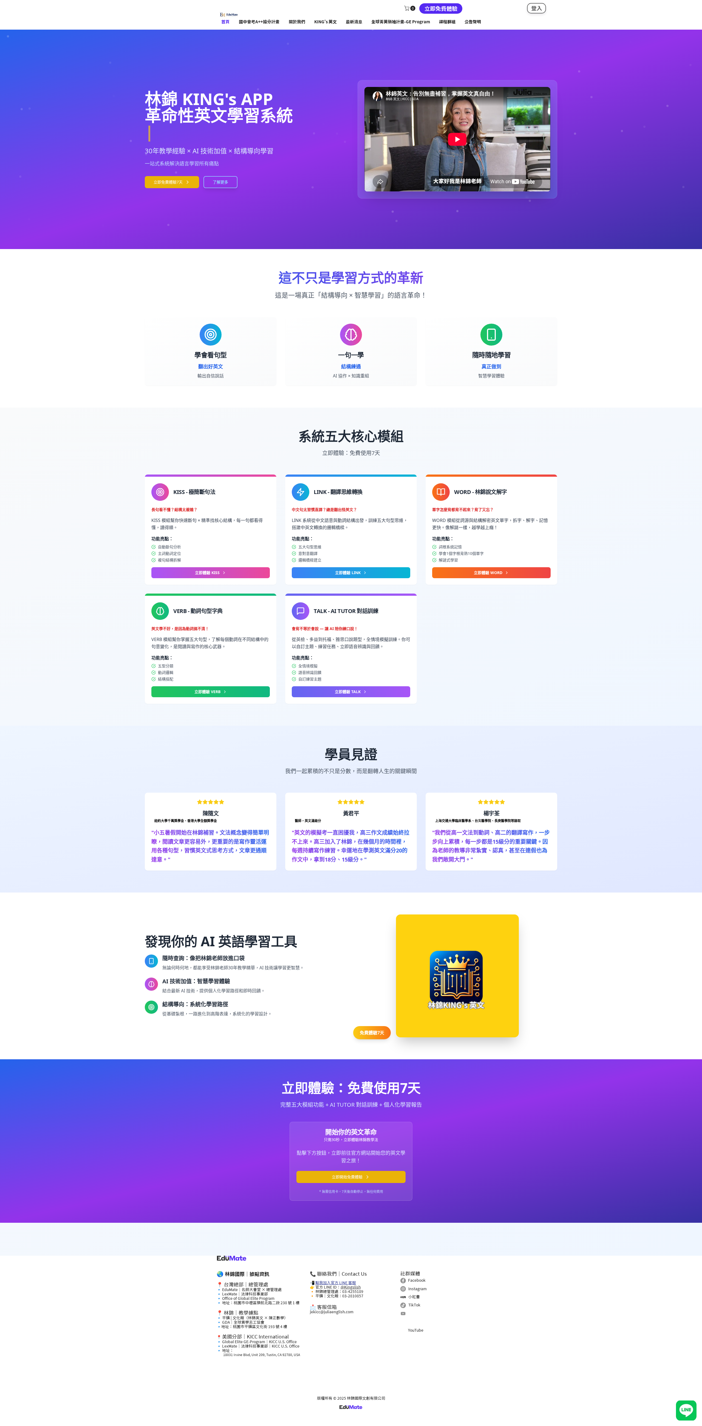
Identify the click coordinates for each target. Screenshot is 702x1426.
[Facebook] (403, 1280)
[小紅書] (403, 1297)
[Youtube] (403, 1313)
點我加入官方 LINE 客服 (335, 1283)
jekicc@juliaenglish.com (331, 1312)
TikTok (414, 1305)
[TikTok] (403, 1305)
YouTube (415, 1330)
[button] (410, 8)
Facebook (417, 1280)
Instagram (417, 1289)
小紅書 (414, 1297)
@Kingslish (351, 1287)
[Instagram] (403, 1289)
